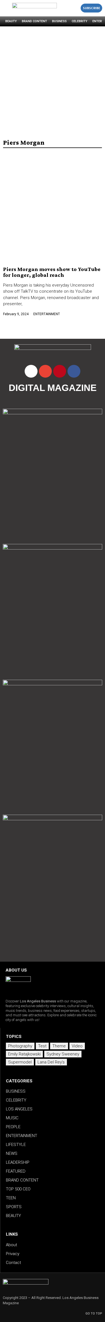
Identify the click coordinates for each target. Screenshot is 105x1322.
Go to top (93, 1313)
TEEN (11, 1197)
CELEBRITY (79, 21)
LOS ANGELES (19, 1109)
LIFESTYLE (16, 1144)
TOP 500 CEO (18, 1188)
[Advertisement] (52, 81)
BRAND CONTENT (34, 21)
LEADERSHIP (17, 1162)
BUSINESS (59, 21)
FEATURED (15, 1171)
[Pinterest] (59, 371)
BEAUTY (11, 21)
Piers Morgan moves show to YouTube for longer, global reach (52, 272)
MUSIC (12, 1117)
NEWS (11, 1153)
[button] (74, 8)
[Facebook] (73, 371)
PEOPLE (13, 1126)
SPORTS (14, 1206)
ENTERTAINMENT (46, 314)
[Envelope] (45, 371)
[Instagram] (31, 371)
